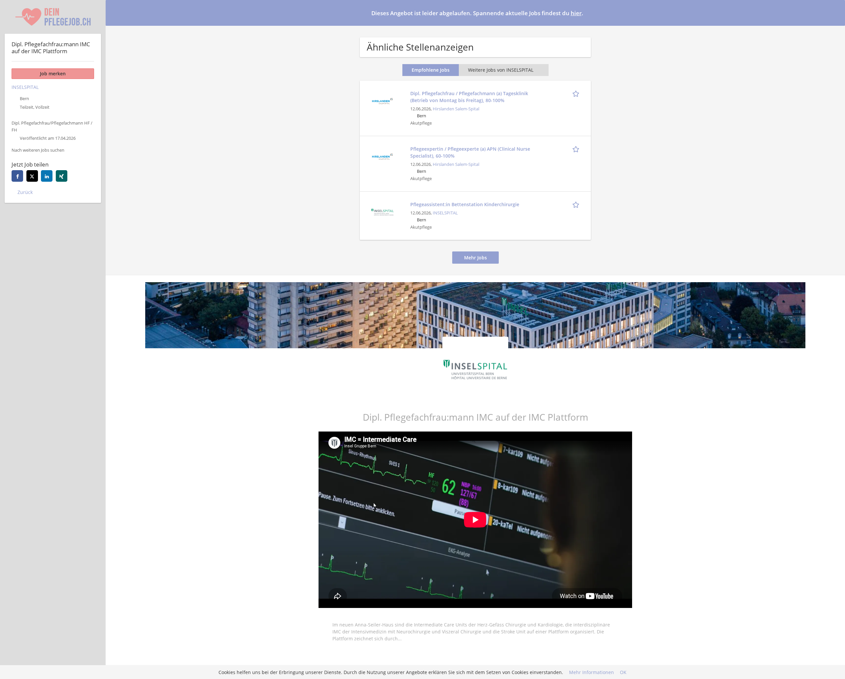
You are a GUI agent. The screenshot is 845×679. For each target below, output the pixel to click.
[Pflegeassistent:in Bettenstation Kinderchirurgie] (382, 211)
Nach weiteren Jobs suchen (38, 150)
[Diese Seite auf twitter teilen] (32, 176)
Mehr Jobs (475, 257)
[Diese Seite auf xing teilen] (61, 176)
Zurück (25, 192)
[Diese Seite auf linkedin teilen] (46, 176)
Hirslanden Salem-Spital (456, 109)
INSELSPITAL (445, 213)
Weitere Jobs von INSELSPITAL (500, 70)
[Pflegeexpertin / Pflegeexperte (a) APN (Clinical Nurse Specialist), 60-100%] (382, 156)
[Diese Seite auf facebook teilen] (17, 176)
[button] (835, 13)
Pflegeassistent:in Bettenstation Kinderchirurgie (464, 204)
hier (576, 13)
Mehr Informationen (591, 672)
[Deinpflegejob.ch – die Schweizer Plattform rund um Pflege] (53, 17)
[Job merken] (577, 93)
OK (623, 672)
